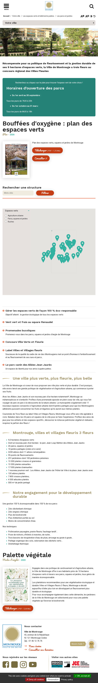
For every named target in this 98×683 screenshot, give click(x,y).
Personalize (53, 679)
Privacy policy (67, 679)
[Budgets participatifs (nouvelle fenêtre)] (57, 664)
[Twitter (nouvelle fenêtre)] (14, 664)
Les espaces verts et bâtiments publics (38, 16)
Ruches (11, 222)
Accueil (6, 16)
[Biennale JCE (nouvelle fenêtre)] (80, 664)
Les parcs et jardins (64, 16)
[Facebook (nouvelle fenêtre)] (6, 664)
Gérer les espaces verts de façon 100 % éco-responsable (41, 310)
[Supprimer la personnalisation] (94, 16)
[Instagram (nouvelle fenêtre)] (23, 664)
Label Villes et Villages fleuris (23, 350)
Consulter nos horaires (41, 649)
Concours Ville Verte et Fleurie (24, 341)
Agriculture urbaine (15, 216)
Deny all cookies (36, 679)
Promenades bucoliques (20, 330)
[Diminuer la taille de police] (82, 16)
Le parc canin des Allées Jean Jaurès (28, 364)
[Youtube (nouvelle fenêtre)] (33, 664)
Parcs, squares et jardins (18, 219)
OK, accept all (83, 676)
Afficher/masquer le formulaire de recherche (91, 6)
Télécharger (47, 150)
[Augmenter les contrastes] (91, 16)
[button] (49, 22)
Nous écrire (35, 646)
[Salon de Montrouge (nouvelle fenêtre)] (67, 664)
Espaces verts (11, 210)
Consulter (40, 158)
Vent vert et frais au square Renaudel (29, 322)
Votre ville (16, 16)
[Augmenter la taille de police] (87, 16)
